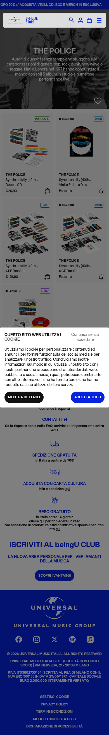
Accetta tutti (87, 397)
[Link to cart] (89, 20)
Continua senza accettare (85, 337)
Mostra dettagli (24, 397)
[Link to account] (80, 20)
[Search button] (71, 20)
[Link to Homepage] (22, 20)
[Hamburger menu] (99, 20)
